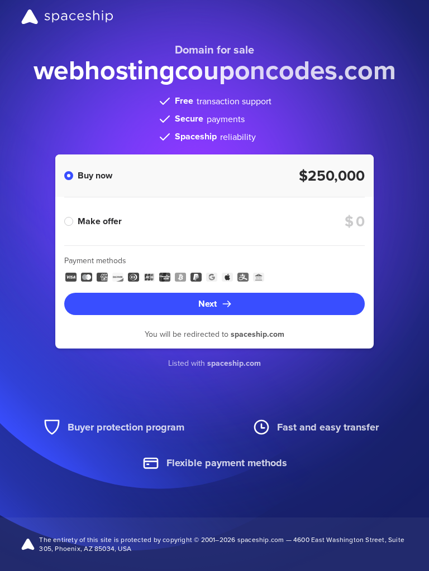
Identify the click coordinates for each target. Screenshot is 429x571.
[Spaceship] (67, 17)
